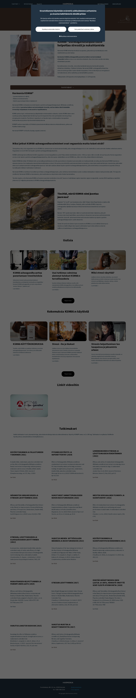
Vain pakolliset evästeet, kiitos (84, 29)
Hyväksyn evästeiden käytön (51, 29)
